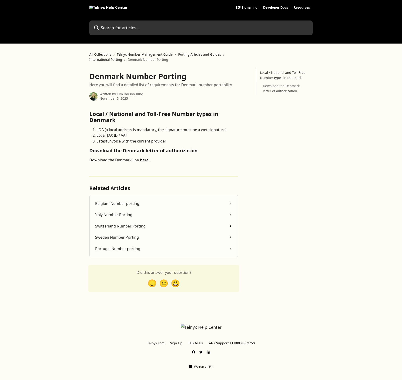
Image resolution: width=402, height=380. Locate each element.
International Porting (105, 59)
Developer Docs (275, 7)
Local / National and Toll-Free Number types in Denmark (282, 75)
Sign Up (176, 343)
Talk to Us (195, 343)
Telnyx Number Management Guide (145, 54)
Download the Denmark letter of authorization (281, 88)
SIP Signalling (247, 7)
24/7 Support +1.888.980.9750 (231, 343)
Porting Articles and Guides (199, 54)
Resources (302, 7)
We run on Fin (203, 366)
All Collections (100, 54)
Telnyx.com (155, 343)
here (144, 160)
